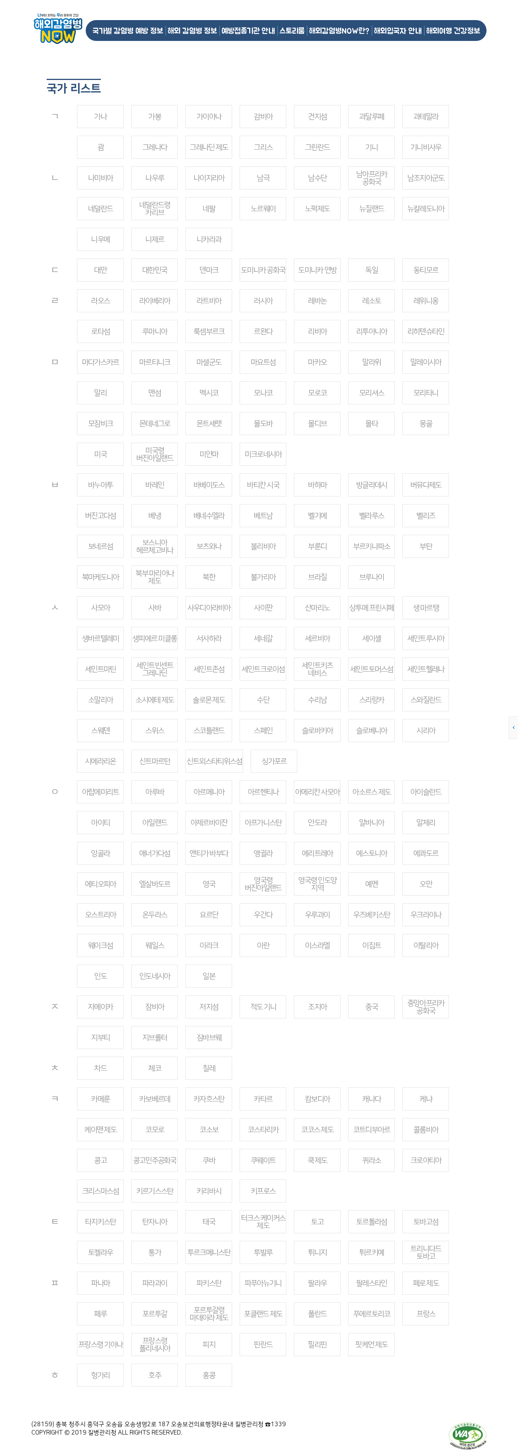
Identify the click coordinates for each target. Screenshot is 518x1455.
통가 (154, 1252)
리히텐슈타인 (425, 331)
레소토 (371, 301)
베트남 (263, 516)
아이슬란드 (425, 792)
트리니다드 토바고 (425, 1253)
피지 (208, 1345)
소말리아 (100, 700)
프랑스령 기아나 (100, 1345)
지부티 (100, 1038)
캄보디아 (317, 1099)
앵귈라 (263, 853)
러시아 (263, 301)
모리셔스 (371, 393)
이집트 (371, 945)
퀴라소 (371, 1160)
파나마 (100, 1283)
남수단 (317, 178)
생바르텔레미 (100, 638)
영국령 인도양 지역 (317, 884)
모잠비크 (100, 424)
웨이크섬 (100, 945)
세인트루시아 (425, 638)
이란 (263, 945)
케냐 (425, 1099)
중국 (371, 1007)
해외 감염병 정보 (192, 30)
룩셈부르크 (208, 331)
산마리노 (317, 608)
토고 (317, 1222)
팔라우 (317, 1283)
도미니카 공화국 (263, 270)
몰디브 (317, 424)
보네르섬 (100, 546)
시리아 (425, 731)
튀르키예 (371, 1252)
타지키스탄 (100, 1222)
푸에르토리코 (371, 1314)
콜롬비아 (425, 1130)
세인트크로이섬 (263, 669)
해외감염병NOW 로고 (58, 28)
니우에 (100, 239)
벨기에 (317, 516)
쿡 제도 (317, 1160)
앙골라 (100, 853)
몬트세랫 (208, 424)
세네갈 (263, 638)
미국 (100, 454)
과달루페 (371, 117)
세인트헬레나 (425, 669)
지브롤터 (154, 1038)
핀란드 (263, 1345)
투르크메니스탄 (209, 1252)
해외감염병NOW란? (339, 30)
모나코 (263, 393)
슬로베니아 (371, 731)
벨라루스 (371, 516)
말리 (100, 393)
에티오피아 (100, 884)
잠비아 (154, 1007)
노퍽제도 (317, 209)
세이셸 (371, 638)
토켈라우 (100, 1252)
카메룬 (100, 1099)
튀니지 (317, 1252)
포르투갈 (154, 1314)
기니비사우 (425, 147)
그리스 (263, 147)
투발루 (263, 1252)
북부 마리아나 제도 (154, 577)
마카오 (317, 362)
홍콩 (208, 1375)
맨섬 (154, 393)
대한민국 (154, 270)
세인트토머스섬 (371, 669)
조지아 (317, 1007)
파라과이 (154, 1283)
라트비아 (208, 301)
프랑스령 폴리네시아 (154, 1345)
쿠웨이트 (263, 1160)
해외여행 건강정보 (453, 30)
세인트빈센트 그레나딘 (154, 669)
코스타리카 (263, 1130)
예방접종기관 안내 (248, 30)
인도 (100, 976)
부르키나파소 (371, 546)
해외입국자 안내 (398, 30)
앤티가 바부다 (209, 853)
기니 (371, 147)
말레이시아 (425, 362)
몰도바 (263, 424)
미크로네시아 (263, 454)
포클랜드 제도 (263, 1314)
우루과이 (317, 915)
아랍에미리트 (100, 792)
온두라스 (154, 915)
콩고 (100, 1160)
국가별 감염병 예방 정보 (128, 30)
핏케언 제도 (371, 1345)
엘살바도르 (154, 884)
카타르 (263, 1099)
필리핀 (317, 1345)
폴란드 (317, 1314)
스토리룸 (292, 30)
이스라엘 (317, 945)
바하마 (317, 485)
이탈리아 (425, 945)
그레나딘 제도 (209, 147)
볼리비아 (263, 546)
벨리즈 (425, 516)
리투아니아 (371, 331)
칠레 (208, 1068)
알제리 (425, 823)
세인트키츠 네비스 (317, 669)
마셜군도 (208, 362)
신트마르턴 (154, 761)
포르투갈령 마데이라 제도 (209, 1314)
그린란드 (317, 147)
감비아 (263, 117)
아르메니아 (208, 792)
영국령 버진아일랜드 (263, 884)
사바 (154, 608)
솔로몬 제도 (209, 700)
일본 (208, 976)
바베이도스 (208, 485)
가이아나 (208, 117)
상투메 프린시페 (371, 608)
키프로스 (263, 1191)
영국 (208, 884)
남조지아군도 (425, 178)
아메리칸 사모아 (317, 792)
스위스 (154, 731)
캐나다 (371, 1099)
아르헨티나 (263, 792)
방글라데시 (371, 485)
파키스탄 (208, 1283)
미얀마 (208, 454)
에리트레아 (317, 853)
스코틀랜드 (208, 731)
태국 (208, 1222)
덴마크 (208, 270)
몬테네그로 (154, 424)
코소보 (208, 1130)
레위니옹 (425, 301)
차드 (100, 1068)
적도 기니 (263, 1007)
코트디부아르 (371, 1130)
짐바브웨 (208, 1038)
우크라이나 (425, 915)
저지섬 (208, 1007)
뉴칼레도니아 (425, 209)
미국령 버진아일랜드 (154, 454)
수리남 (317, 700)
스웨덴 (100, 731)
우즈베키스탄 (371, 915)
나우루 (154, 178)
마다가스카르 (100, 362)
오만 (425, 884)
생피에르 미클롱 (154, 638)
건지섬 (317, 117)
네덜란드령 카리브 (154, 209)
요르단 (208, 915)
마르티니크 (154, 362)
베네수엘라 (208, 516)
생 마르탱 (426, 608)
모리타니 (425, 393)
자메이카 (100, 1007)
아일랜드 (154, 823)
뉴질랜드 (371, 209)
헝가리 (100, 1375)
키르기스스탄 (154, 1191)
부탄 (425, 546)
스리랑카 (371, 700)
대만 (100, 270)
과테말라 (425, 117)
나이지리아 (208, 178)
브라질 (317, 577)
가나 (100, 117)
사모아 (100, 608)
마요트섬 (263, 362)
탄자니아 (154, 1222)
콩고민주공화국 (154, 1160)
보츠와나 (208, 546)
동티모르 (425, 270)
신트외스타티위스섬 (214, 761)
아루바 (154, 792)
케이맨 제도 (100, 1130)
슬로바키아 (317, 731)
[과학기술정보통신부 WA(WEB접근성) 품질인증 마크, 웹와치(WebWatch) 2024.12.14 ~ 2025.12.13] (468, 1435)
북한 (208, 577)
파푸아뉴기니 (263, 1283)
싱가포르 (274, 761)
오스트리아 (100, 915)
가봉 (154, 117)
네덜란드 (100, 209)
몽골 (425, 424)
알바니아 (371, 823)
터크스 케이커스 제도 (263, 1222)
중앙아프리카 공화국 (425, 1007)
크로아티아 (425, 1160)
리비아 (317, 331)
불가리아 (263, 577)
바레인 (154, 485)
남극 (263, 178)
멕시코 (208, 393)
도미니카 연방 (317, 270)
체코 (154, 1068)
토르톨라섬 (371, 1222)
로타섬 (100, 331)
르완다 (263, 331)
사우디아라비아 (209, 608)
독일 (371, 270)
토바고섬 (425, 1222)
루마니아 (154, 331)
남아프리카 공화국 (371, 178)
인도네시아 (154, 976)
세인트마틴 (100, 669)
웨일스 (154, 945)
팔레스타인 (371, 1283)
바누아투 (100, 485)
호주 (154, 1375)
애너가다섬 (154, 853)
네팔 (208, 209)
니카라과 (208, 239)
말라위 (371, 362)
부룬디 (317, 546)
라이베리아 (154, 301)
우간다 (263, 915)
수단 (263, 700)
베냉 (154, 516)
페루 (100, 1314)
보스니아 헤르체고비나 (154, 546)
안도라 (317, 823)
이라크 (208, 945)
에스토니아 (371, 853)
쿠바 (208, 1160)
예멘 (371, 884)
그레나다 (154, 147)
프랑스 (425, 1314)
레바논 (317, 301)
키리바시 (208, 1191)
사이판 (263, 608)
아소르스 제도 (371, 792)
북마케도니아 (100, 577)
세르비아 (317, 638)
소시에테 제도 (154, 700)
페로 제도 (426, 1283)
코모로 (154, 1130)
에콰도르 (425, 853)
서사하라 (208, 638)
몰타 (371, 424)
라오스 (100, 301)
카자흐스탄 (208, 1099)
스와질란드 (425, 700)
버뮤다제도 (425, 485)
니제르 (154, 239)
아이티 (100, 823)
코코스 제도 (317, 1130)
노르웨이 (263, 209)
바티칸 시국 (263, 485)
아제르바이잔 (209, 823)
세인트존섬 (208, 669)
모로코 (317, 393)
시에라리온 (100, 761)
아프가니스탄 (263, 823)
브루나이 (371, 577)
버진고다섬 (100, 516)
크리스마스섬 (100, 1191)
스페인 (263, 731)
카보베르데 (154, 1099)
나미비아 (100, 178)
